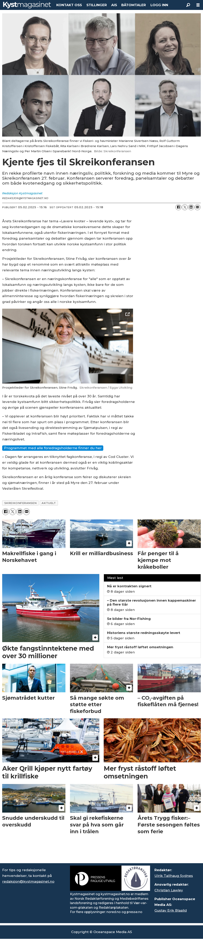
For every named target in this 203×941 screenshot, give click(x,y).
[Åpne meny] (198, 5)
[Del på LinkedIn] (191, 207)
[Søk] (188, 5)
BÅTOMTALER (133, 5)
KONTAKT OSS (69, 5)
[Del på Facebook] (178, 207)
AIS (114, 5)
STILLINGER (96, 5)
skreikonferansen (20, 503)
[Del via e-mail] (197, 207)
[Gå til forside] (27, 5)
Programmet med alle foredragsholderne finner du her (53, 448)
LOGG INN (159, 5)
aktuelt (49, 503)
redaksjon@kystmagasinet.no (28, 881)
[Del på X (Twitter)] (185, 207)
